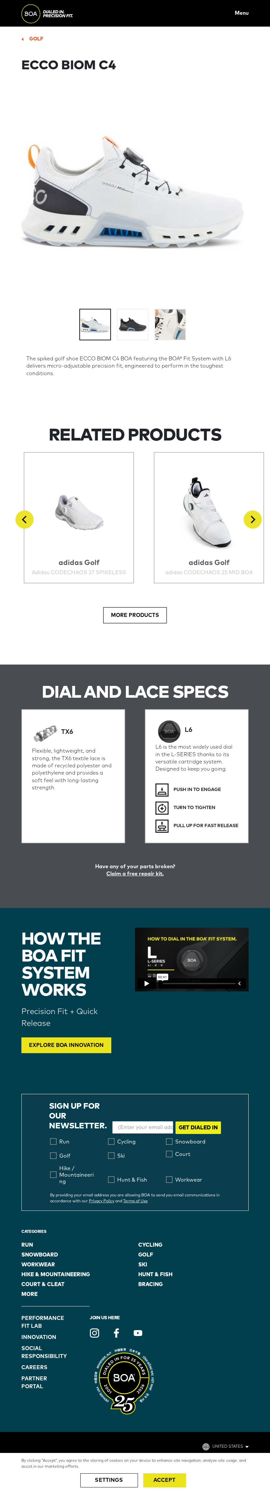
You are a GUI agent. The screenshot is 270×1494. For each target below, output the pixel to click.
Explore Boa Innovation (66, 1045)
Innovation (38, 1337)
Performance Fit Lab (38, 1322)
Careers (34, 1367)
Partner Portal (34, 1382)
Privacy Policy (101, 1201)
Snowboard (39, 1254)
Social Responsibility (38, 1352)
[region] (135, 1473)
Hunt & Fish (155, 1274)
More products (135, 615)
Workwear (38, 1264)
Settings (109, 1480)
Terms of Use (135, 1201)
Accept (164, 1480)
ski (142, 1264)
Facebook (116, 1333)
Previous (24, 519)
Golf (36, 38)
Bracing (150, 1284)
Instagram (94, 1333)
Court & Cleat (43, 1284)
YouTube (138, 1333)
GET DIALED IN (198, 1127)
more (29, 1294)
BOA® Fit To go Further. (61, 13)
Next (253, 519)
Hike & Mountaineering (55, 1274)
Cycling (150, 1245)
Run (27, 1245)
